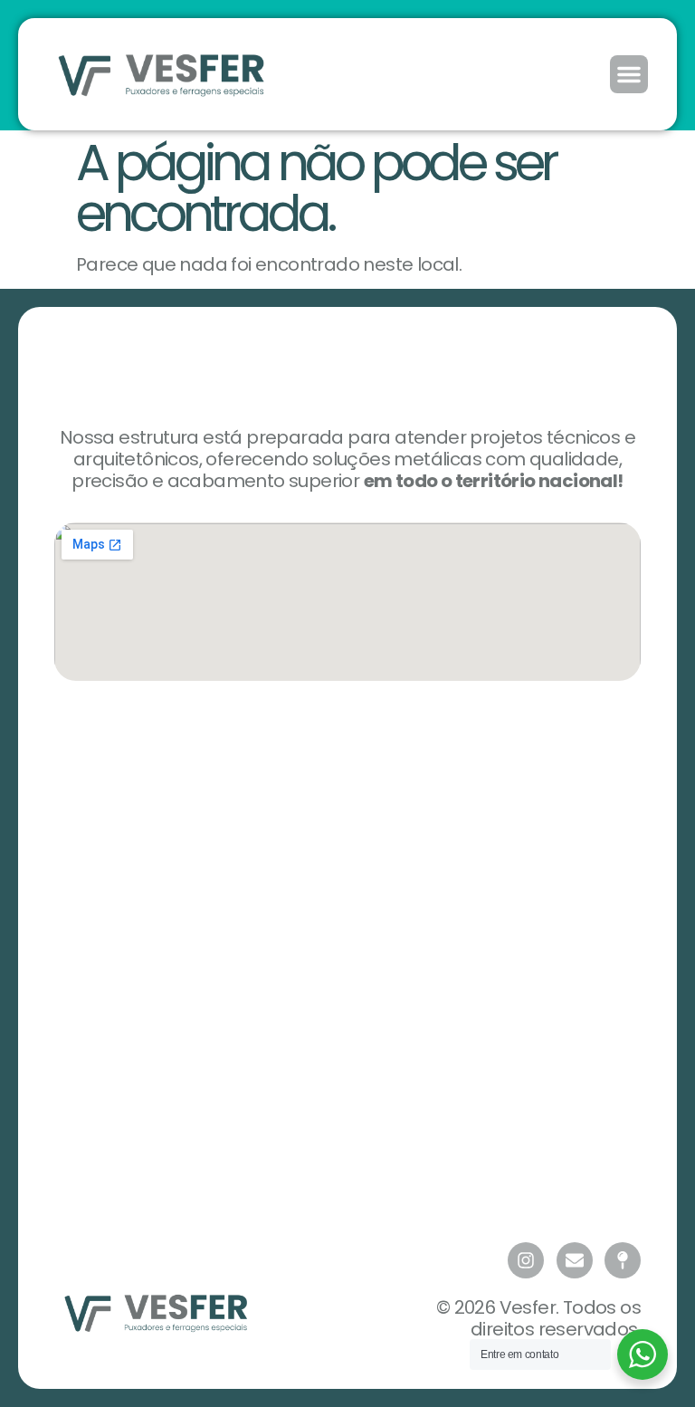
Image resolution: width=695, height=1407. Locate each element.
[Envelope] (575, 1260)
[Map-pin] (623, 1260)
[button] (629, 74)
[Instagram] (526, 1260)
